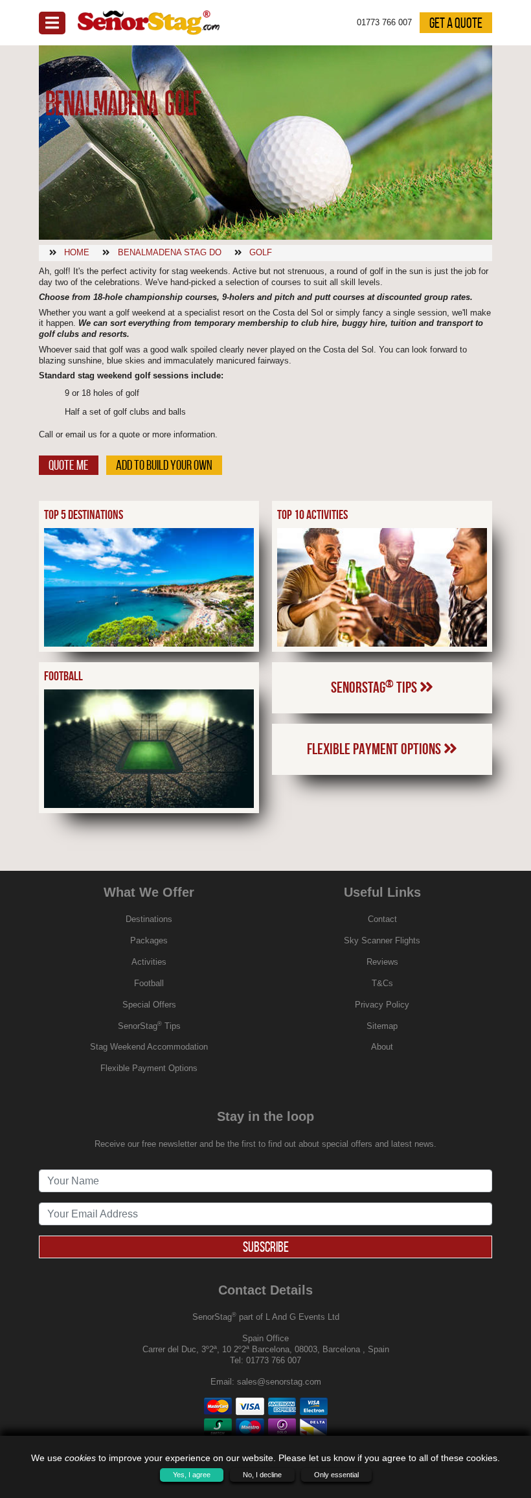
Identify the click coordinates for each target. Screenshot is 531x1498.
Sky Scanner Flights (382, 940)
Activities (148, 962)
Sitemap (382, 1026)
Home (76, 252)
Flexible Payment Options (375, 749)
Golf (260, 252)
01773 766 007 (273, 1360)
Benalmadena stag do (169, 252)
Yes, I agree (191, 1475)
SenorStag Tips (375, 687)
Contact (382, 919)
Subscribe (266, 1246)
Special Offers (149, 1004)
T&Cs (382, 983)
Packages (149, 940)
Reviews (382, 962)
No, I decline (262, 1475)
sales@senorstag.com (279, 1382)
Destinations (149, 919)
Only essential (336, 1475)
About (382, 1047)
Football (149, 983)
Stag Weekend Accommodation (149, 1047)
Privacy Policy (382, 1004)
